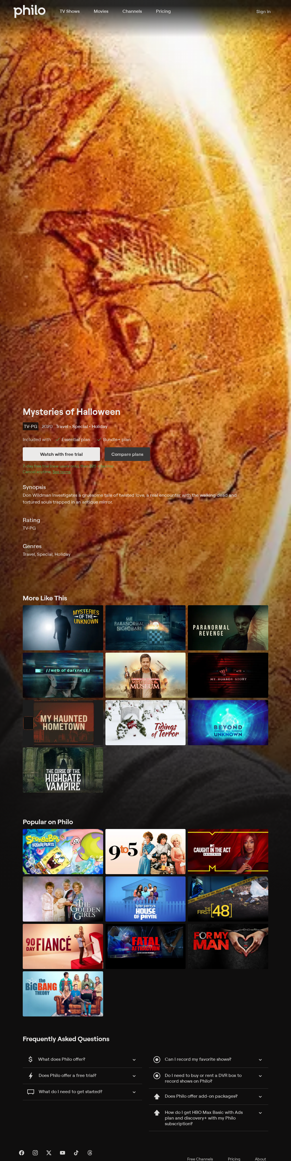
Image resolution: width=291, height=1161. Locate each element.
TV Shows (70, 11)
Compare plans (127, 454)
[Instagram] (35, 1152)
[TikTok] (76, 1152)
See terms (62, 471)
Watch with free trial (61, 454)
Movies (101, 11)
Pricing (163, 11)
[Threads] (89, 1152)
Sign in (263, 11)
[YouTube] (62, 1152)
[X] (48, 1152)
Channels (132, 11)
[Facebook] (21, 1152)
